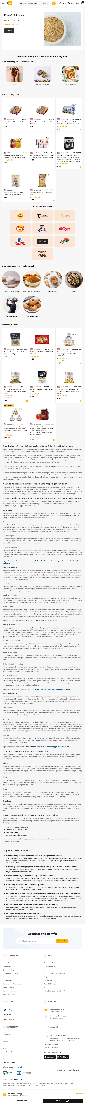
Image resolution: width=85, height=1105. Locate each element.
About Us (6, 963)
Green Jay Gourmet (49, 424)
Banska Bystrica (9, 1052)
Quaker (46, 747)
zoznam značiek (50, 966)
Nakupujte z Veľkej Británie (26, 1083)
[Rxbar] (42, 241)
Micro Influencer (9, 991)
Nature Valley (63, 747)
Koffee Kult (77, 153)
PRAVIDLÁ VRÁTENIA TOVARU (54, 973)
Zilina (4, 1045)
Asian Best (50, 190)
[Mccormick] (20, 241)
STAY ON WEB (22, 1101)
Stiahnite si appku (63, 1101)
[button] (62, 3)
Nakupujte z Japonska (45, 1083)
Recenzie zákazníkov (51, 970)
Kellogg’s (53, 747)
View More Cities (9, 1062)
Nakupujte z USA (8, 1083)
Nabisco (43, 620)
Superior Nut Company (49, 349)
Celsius (46, 561)
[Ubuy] (9, 3)
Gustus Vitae (76, 349)
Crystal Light (55, 561)
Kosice (5, 1038)
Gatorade (39, 561)
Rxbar (37, 689)
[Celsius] (42, 215)
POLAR (25, 153)
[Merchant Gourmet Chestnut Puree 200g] (42, 376)
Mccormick (29, 689)
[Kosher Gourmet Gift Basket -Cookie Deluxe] (15, 108)
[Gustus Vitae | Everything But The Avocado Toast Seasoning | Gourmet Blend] (15, 376)
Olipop (25, 561)
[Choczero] (42, 254)
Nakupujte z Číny (24, 1085)
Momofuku (60, 689)
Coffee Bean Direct (49, 153)
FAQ (45, 977)
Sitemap (6, 977)
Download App (49, 963)
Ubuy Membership (9, 994)
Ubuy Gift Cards (50, 984)
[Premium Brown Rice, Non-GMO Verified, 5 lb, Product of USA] (15, 179)
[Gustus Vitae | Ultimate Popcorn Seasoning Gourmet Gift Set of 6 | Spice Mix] (69, 338)
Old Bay (43, 689)
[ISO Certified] (23, 1073)
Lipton (31, 561)
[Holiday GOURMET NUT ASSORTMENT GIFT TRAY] (42, 338)
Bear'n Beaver (76, 119)
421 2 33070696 (52, 1048)
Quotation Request (10, 970)
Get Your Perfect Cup (14, 30)
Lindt (28, 620)
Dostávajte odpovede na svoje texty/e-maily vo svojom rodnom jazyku (65, 1039)
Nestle (64, 561)
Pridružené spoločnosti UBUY (54, 991)
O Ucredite (48, 980)
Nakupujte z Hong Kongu (64, 1083)
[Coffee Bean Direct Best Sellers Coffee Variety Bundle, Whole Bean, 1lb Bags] (42, 142)
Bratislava (6, 1034)
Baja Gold (51, 689)
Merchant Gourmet (22, 349)
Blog (45, 987)
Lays (49, 620)
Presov (5, 1041)
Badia (68, 689)
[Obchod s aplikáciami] (50, 1057)
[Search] (54, 3)
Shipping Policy (8, 987)
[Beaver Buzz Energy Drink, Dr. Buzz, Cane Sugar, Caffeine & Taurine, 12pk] (69, 108)
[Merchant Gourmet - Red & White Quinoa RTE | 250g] (15, 338)
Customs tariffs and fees (12, 984)
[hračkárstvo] (63, 1057)
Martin (5, 1059)
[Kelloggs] (64, 228)
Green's (24, 119)
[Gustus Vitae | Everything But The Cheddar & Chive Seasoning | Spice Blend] (69, 376)
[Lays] (20, 228)
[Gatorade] (64, 241)
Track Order (7, 980)
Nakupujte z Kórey (9, 1085)
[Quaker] (42, 228)
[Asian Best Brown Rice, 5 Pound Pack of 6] (42, 179)
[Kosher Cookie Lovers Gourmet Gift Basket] (42, 108)
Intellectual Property (10, 973)
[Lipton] (20, 215)
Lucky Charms (31, 747)
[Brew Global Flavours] (62, 28)
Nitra (4, 1048)
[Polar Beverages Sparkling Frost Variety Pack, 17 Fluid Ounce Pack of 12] (15, 142)
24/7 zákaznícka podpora (60, 1035)
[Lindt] (64, 215)
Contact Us (7, 966)
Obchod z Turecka (39, 1085)
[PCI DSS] (7, 1073)
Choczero (35, 620)
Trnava (5, 1055)
